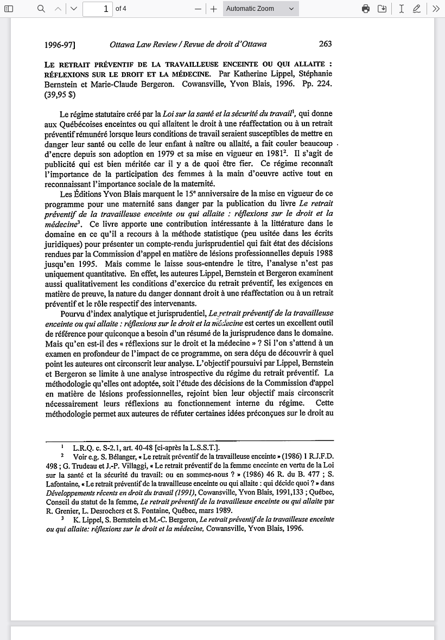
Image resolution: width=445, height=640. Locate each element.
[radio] (401, 8)
